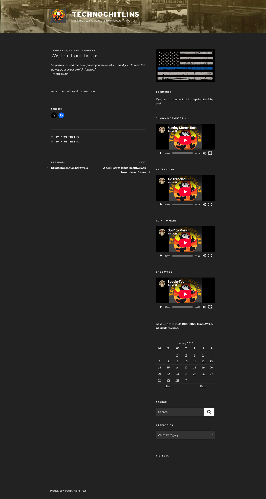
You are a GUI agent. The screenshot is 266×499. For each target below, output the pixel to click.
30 (177, 380)
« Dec (167, 386)
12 (203, 361)
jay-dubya (88, 50)
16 (177, 367)
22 (168, 373)
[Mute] (204, 153)
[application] (185, 140)
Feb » (203, 386)
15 (168, 367)
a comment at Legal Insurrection (73, 91)
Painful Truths (67, 137)
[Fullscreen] (210, 153)
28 (159, 380)
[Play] (160, 153)
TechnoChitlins (106, 14)
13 (211, 361)
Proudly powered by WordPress (68, 490)
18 (194, 367)
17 (186, 367)
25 (194, 373)
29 (168, 380)
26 (203, 373)
